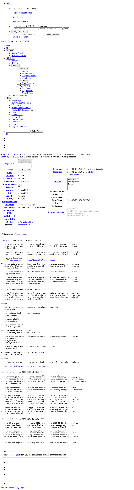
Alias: (9, 173)
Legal (14, 124)
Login (9, 3)
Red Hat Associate (20, 17)
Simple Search (17, 53)
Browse (15, 61)
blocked (32, 225)
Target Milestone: (9, 202)
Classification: (9, 178)
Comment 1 (6, 289)
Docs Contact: (9, 210)
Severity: (10, 199)
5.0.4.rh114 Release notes (22, 110)
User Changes (28, 83)
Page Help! (16, 100)
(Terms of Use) (20, 234)
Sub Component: (9, 184)
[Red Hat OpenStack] (84, 213)
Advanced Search (19, 55)
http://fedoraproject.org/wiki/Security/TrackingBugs (28, 260)
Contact (15, 122)
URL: (9, 213)
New (8, 48)
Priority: (9, 196)
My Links (10, 58)
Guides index (17, 115)
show (76, 175)
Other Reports (23, 81)
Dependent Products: (57, 212)
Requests (15, 63)
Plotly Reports (23, 86)
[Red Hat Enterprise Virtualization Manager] (84, 211)
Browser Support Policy (21, 107)
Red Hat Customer (20, 22)
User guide (16, 117)
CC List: (57, 182)
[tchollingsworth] (73, 182)
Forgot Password (19, 32)
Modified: (57, 172)
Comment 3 (6, 419)
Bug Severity (27, 90)
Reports (15, 66)
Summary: (5, 157)
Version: (9, 187)
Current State (23, 68)
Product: (10, 175)
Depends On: (9, 219)
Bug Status (26, 88)
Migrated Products (19, 126)
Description (6, 240)
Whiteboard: (9, 216)
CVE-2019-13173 (21, 154)
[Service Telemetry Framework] (84, 216)
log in (16, 455)
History (91, 172)
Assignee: (9, 204)
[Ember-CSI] (84, 209)
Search (10, 51)
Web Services (17, 119)
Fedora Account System (22, 13)
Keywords (9, 163)
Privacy (4, 488)
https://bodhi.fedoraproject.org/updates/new (23, 366)
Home (8, 46)
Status (9, 170)
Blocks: (9, 222)
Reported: (57, 169)
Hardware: (10, 190)
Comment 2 (6, 372)
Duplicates (26, 78)
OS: (9, 193)
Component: (9, 181)
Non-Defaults (27, 93)
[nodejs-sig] (73, 179)
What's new (16, 105)
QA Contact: (9, 207)
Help (9, 98)
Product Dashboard (19, 95)
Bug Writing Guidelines (21, 103)
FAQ (14, 112)
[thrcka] (73, 184)
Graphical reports (29, 76)
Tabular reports (28, 73)
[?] (7, 134)
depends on (22, 225)
